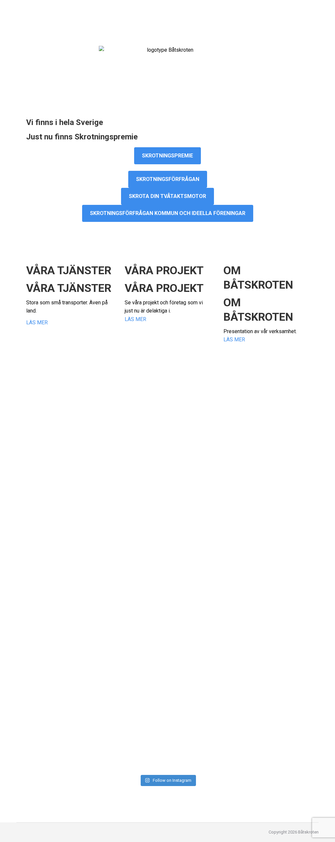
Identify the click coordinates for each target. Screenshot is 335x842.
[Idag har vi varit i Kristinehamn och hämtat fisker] (205, 382)
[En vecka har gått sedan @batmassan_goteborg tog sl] (280, 715)
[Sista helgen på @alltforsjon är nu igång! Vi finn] (205, 685)
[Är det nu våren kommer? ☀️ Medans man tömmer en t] (205, 632)
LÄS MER (37, 322)
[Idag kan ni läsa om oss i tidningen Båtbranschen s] (280, 615)
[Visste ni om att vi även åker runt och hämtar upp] (280, 390)
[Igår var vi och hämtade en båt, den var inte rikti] (55, 711)
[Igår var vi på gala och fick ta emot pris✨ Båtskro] (130, 478)
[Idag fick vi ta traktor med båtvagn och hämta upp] (55, 615)
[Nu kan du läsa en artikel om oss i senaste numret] (130, 611)
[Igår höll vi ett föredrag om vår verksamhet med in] (55, 382)
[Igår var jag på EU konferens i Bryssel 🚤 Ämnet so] (130, 719)
